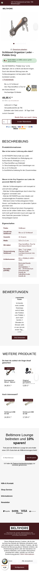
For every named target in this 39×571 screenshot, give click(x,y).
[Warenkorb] (35, 8)
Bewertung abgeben (20, 49)
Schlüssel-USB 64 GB (9, 413)
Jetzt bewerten (19, 337)
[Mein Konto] (31, 8)
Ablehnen (9, 561)
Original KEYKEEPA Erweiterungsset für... (29, 381)
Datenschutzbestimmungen (22, 463)
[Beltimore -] (19, 528)
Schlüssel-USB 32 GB (28, 413)
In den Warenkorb (24, 122)
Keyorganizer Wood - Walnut (9, 381)
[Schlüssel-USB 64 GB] (10, 402)
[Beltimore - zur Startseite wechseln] (7, 9)
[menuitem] (23, 8)
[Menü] (23, 8)
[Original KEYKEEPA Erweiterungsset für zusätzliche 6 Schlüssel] (28, 371)
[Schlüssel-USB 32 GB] (28, 402)
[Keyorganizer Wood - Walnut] (10, 371)
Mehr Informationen (27, 554)
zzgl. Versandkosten (13, 100)
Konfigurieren (19, 567)
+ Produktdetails (8, 79)
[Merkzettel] (27, 8)
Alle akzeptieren (27, 561)
